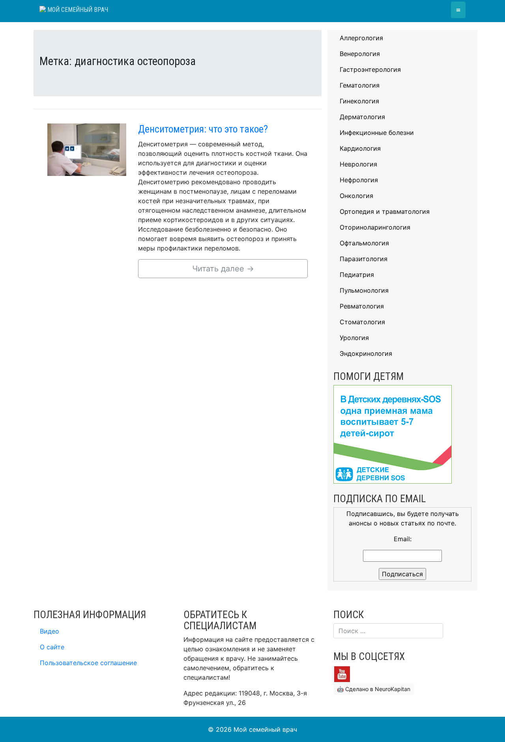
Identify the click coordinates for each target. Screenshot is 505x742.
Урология (354, 338)
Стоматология (362, 322)
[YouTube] (342, 673)
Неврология (358, 164)
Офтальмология (364, 243)
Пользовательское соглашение (88, 663)
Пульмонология (364, 290)
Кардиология (360, 148)
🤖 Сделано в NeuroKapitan (373, 689)
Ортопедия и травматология (385, 211)
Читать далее (223, 268)
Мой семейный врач (77, 9)
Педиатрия (357, 274)
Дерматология (362, 117)
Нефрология (359, 180)
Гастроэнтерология (370, 69)
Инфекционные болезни (377, 132)
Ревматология (362, 306)
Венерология (360, 54)
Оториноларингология (375, 227)
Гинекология (359, 101)
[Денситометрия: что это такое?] (86, 149)
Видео (49, 631)
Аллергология (361, 38)
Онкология (356, 196)
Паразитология (363, 259)
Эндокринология (366, 353)
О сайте (52, 647)
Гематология (360, 85)
